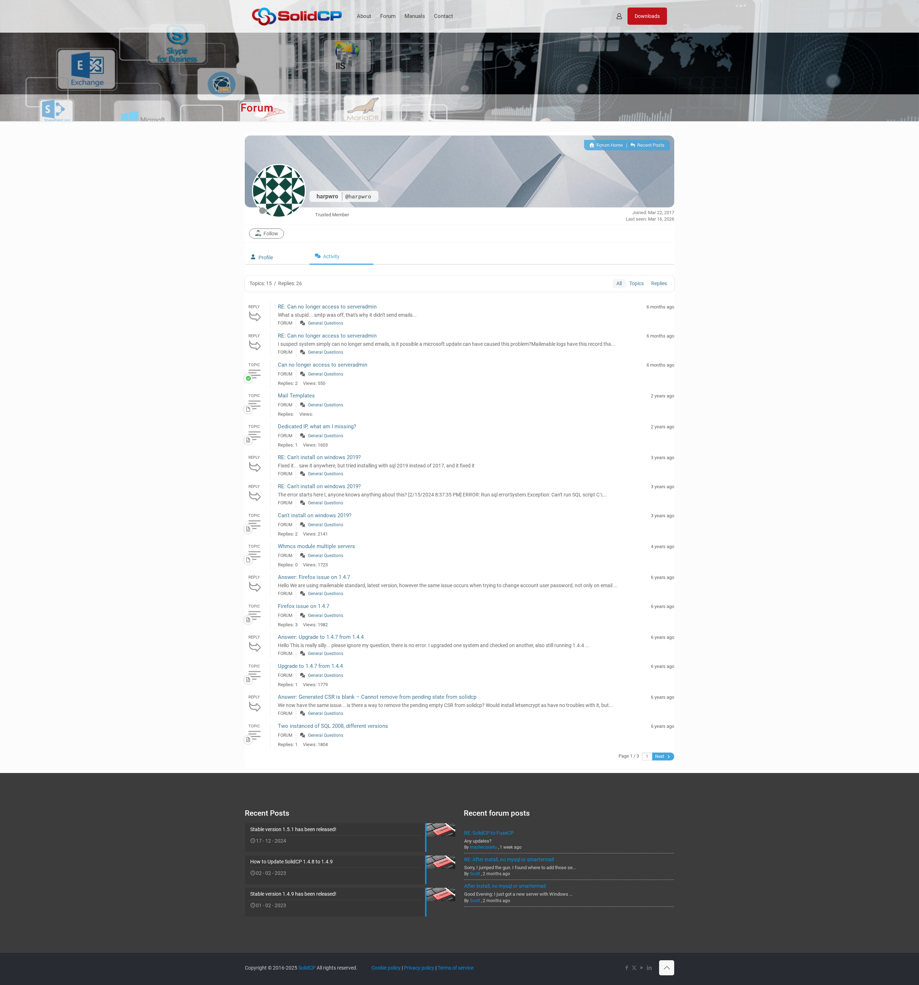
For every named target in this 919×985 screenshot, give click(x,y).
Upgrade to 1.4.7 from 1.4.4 (310, 666)
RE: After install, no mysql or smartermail (509, 859)
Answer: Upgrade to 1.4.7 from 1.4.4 (321, 637)
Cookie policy (386, 968)
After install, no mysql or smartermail (505, 886)
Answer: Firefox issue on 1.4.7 (314, 577)
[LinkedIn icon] (649, 968)
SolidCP (307, 968)
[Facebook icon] (626, 968)
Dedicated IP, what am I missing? (317, 426)
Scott (475, 873)
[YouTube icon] (641, 968)
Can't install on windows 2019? (314, 515)
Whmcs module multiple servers (316, 546)
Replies (659, 283)
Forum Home (609, 145)
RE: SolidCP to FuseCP (489, 833)
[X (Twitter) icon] (634, 968)
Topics (636, 283)
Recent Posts (650, 145)
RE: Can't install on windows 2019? (319, 457)
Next (660, 756)
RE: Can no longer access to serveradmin (327, 306)
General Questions (325, 323)
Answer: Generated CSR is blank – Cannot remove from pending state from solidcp (377, 697)
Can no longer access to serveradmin (322, 365)
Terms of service (456, 968)
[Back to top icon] (666, 967)
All (619, 283)
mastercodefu (483, 847)
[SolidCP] (297, 16)
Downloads (647, 16)
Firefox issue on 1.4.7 (303, 606)
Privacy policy (419, 968)
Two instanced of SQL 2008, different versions (333, 726)
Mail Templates (296, 395)
